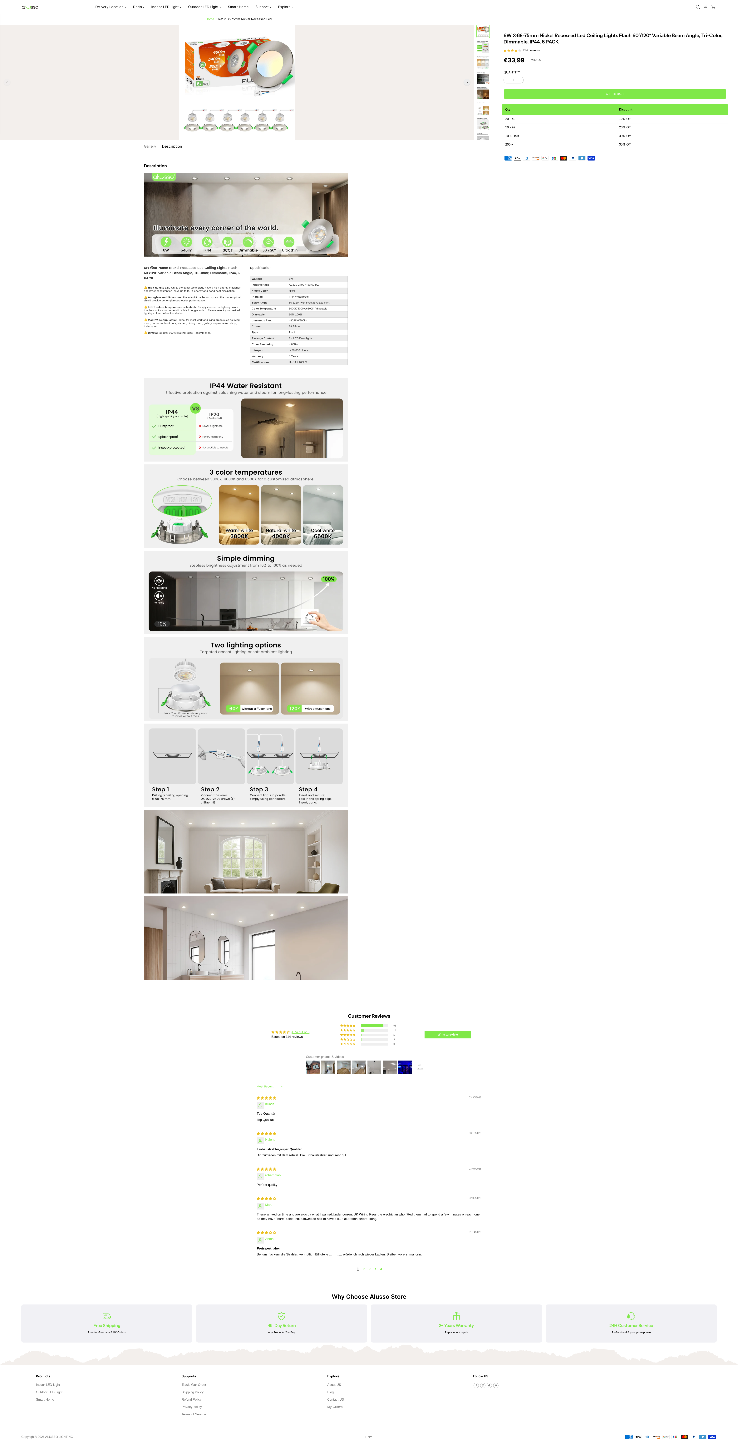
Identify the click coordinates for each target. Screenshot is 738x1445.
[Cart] (713, 6)
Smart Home (238, 7)
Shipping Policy (193, 1392)
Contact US (335, 1399)
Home (210, 19)
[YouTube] (496, 1385)
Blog (330, 1392)
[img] (266, 1098)
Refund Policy (192, 1399)
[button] (348, 1025)
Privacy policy (192, 1407)
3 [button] (370, 1269)
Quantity (512, 72)
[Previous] (7, 82)
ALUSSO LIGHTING (59, 1436)
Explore (284, 7)
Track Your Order (194, 1385)
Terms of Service (194, 1414)
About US (334, 1385)
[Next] (467, 82)
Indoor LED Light (165, 7)
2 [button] (364, 1269)
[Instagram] (483, 1385)
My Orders (335, 1407)
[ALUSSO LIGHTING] (30, 7)
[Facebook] (476, 1385)
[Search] (697, 6)
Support (262, 7)
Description (172, 146)
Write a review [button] (448, 1034)
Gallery (150, 146)
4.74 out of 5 (300, 1032)
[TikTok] (489, 1385)
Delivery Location (110, 7)
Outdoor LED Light (203, 7)
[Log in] (705, 6)
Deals (138, 7)
